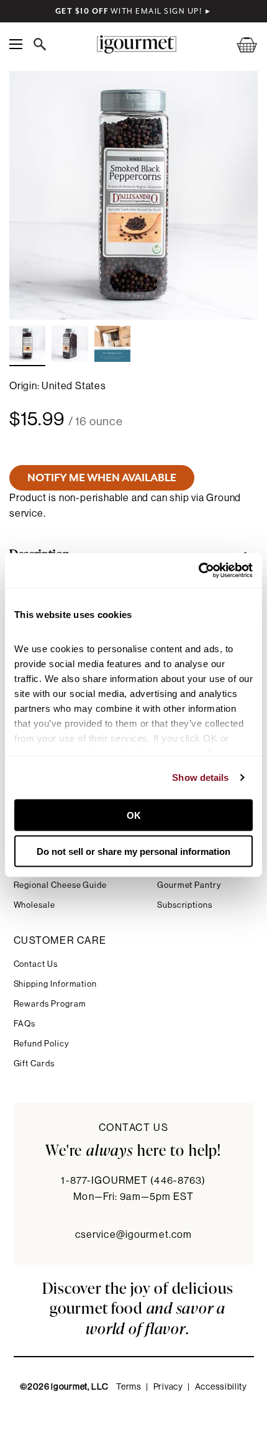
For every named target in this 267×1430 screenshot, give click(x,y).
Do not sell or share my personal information (133, 851)
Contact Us (36, 964)
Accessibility (221, 1387)
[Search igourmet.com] (43, 44)
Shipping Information (55, 984)
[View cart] (239, 44)
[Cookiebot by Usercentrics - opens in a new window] (198, 571)
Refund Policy (41, 1044)
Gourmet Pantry (189, 885)
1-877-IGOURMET (133, 1181)
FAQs (25, 1024)
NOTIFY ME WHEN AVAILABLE (101, 477)
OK (134, 815)
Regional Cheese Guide (60, 885)
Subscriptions (184, 905)
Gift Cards (34, 1063)
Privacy (168, 1387)
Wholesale (34, 905)
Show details (200, 777)
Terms (129, 1387)
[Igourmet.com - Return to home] (136, 44)
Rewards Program (50, 1004)
